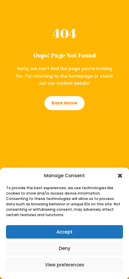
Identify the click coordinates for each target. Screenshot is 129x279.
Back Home (64, 103)
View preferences (64, 265)
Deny (64, 248)
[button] (120, 176)
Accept (64, 232)
